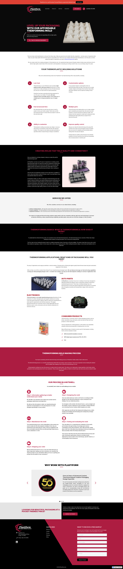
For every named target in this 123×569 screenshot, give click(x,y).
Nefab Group (71, 2)
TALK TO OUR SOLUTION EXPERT (37, 40)
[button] (47, 9)
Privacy (48, 533)
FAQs (47, 537)
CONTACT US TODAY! (70, 514)
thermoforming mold (69, 59)
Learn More (79, 2)
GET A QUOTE (77, 8)
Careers (48, 531)
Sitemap (48, 535)
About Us (48, 529)
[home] (34, 8)
